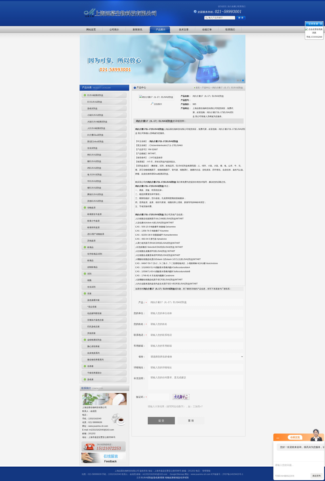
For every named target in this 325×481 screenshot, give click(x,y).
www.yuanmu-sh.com (98, 426)
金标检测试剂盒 (94, 340)
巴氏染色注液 (93, 326)
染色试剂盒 (92, 108)
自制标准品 (92, 267)
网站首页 (91, 29)
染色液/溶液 (159, 477)
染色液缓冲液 (93, 300)
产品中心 (206, 87)
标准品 (90, 247)
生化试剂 (91, 287)
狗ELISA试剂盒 (94, 155)
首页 (198, 87)
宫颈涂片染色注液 (95, 320)
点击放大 (158, 104)
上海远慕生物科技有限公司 (115, 7)
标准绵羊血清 (93, 227)
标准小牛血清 (93, 221)
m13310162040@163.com (101, 430)
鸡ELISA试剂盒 (94, 168)
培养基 (90, 366)
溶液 (89, 293)
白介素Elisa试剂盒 (95, 135)
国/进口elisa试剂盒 (95, 141)
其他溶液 (91, 333)
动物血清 (91, 207)
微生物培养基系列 (95, 359)
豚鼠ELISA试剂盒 (95, 194)
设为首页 (222, 6)
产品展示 (160, 29)
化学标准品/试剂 (94, 254)
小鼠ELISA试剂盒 (95, 115)
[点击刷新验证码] (181, 397)
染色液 (90, 379)
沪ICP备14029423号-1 (232, 474)
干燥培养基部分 (94, 373)
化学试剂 (184, 477)
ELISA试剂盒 (147, 477)
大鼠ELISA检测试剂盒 (97, 122)
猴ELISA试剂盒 (94, 161)
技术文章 (184, 29)
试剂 (89, 274)
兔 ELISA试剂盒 (94, 174)
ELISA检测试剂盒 (95, 95)
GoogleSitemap (177, 474)
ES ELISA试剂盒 (94, 102)
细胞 (89, 280)
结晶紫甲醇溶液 (94, 313)
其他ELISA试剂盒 (95, 201)
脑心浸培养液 (93, 346)
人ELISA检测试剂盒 (96, 128)
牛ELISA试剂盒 (94, 181)
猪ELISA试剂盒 (94, 188)
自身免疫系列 (93, 353)
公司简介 (114, 29)
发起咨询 (316, 476)
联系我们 (241, 6)
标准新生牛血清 (94, 214)
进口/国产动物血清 (95, 234)
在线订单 (207, 29)
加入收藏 (232, 6)
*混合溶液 (91, 307)
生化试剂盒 (92, 148)
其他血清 (91, 240)
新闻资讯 (137, 29)
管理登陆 (206, 471)
